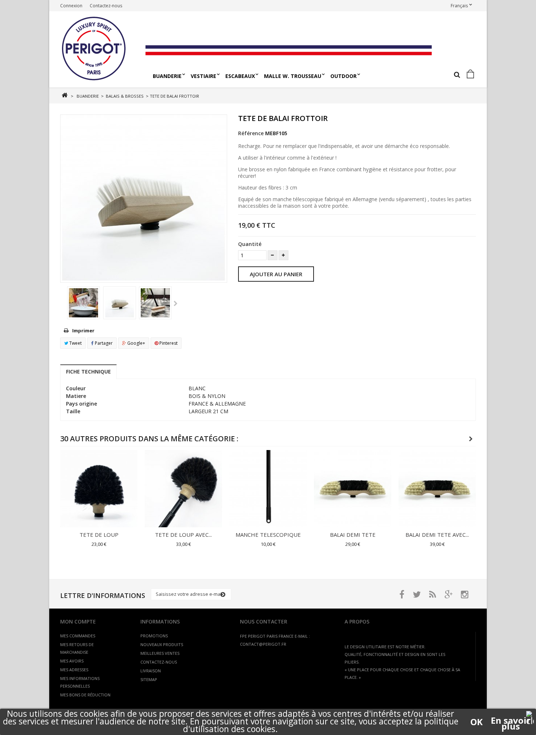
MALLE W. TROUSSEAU (292, 76)
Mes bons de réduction (85, 694)
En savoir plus (511, 720)
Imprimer (83, 330)
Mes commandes (77, 635)
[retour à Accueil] (64, 95)
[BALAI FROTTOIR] (83, 303)
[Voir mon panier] (472, 74)
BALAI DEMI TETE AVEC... (437, 534)
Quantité (249, 244)
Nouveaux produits (161, 644)
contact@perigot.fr (263, 644)
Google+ (135, 343)
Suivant (175, 304)
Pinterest (168, 343)
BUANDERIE (167, 76)
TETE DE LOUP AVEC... (183, 534)
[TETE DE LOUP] (98, 488)
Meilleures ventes (159, 653)
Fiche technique (88, 371)
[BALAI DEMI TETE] (352, 488)
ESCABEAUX (240, 76)
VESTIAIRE (203, 76)
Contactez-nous (106, 6)
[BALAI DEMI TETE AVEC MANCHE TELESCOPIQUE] (437, 488)
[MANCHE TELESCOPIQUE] (268, 488)
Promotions (154, 635)
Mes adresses (74, 669)
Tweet (75, 343)
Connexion (71, 6)
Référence (251, 133)
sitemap (148, 679)
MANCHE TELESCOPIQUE (268, 534)
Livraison (150, 670)
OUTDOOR (343, 76)
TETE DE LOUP (99, 534)
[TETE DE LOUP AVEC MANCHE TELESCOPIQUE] (183, 488)
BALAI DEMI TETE (353, 534)
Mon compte (78, 621)
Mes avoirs (71, 661)
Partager (103, 343)
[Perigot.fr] (100, 49)
